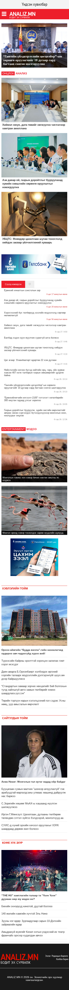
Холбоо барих (62, 959)
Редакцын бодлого (60, 955)
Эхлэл (48, 955)
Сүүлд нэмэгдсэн (13, 284)
